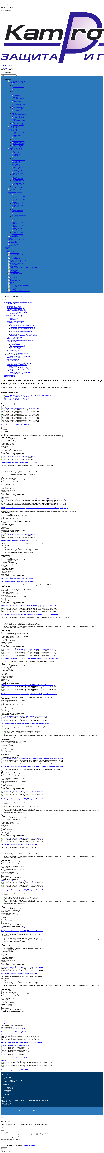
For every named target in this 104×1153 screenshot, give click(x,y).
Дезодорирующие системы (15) (15, 321)
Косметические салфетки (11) (15, 337)
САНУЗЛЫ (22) (11, 370)
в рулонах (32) (14, 319)
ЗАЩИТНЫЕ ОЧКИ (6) (14, 306)
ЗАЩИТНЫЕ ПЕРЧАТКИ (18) (15, 308)
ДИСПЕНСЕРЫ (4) (12, 360)
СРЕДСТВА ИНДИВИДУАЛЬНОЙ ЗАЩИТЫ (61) (18, 302)
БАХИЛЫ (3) (11, 303)
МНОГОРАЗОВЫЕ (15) (13, 357)
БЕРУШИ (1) (10, 305)
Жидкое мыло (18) (15, 344)
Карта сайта (7, 1094)
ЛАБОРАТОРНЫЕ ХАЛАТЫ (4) (16, 309)
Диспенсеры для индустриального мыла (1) (22, 328)
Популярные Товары (9, 1088)
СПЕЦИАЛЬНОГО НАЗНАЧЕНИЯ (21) (18, 356)
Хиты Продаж (8, 1090)
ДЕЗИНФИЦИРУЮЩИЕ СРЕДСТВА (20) (19, 363)
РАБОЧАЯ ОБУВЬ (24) (13, 313)
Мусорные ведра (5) (12, 338)
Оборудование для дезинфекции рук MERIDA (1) (24, 335)
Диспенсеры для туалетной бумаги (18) (21, 324)
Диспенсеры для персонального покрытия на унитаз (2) (25, 332)
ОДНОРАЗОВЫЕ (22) (13, 359)
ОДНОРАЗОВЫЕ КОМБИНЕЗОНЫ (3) (18, 312)
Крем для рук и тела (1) (16, 347)
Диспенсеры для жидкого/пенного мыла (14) (22, 327)
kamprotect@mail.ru (6, 1104)
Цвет (2, 428)
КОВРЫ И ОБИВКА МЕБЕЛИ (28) (17, 365)
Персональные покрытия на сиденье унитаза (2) (20, 340)
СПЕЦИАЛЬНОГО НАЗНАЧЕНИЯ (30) (18, 372)
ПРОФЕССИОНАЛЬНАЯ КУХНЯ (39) (18, 368)
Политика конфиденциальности (13, 1080)
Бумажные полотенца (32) (14, 316)
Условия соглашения (9, 1081)
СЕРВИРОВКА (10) (9, 375)
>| (4, 1023)
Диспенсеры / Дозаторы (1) (14, 322)
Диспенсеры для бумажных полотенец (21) (22, 325)
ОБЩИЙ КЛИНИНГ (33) (14, 366)
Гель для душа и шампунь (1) (18, 343)
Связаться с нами (8, 1093)
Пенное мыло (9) (15, 349)
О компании (7, 1077)
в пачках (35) (14, 318)
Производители (8, 1087)
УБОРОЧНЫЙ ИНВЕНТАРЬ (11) (13, 373)
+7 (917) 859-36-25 (6, 68)
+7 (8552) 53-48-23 (6, 65)
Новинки (6, 1091)
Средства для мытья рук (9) (14, 341)
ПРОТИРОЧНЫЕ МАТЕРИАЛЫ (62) (14, 354)
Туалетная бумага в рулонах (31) (19, 353)
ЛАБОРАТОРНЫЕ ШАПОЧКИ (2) (17, 311)
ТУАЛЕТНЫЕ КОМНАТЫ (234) (13, 315)
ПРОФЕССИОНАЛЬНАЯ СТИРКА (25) (18, 369)
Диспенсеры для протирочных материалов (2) (23, 334)
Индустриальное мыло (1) (17, 346)
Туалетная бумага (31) (13, 350)
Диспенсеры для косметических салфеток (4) (22, 330)
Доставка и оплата (9, 1078)
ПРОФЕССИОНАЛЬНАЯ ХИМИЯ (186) (15, 362)
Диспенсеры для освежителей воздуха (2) (21, 331)
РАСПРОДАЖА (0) (9, 376)
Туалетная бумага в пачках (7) (18, 351)
